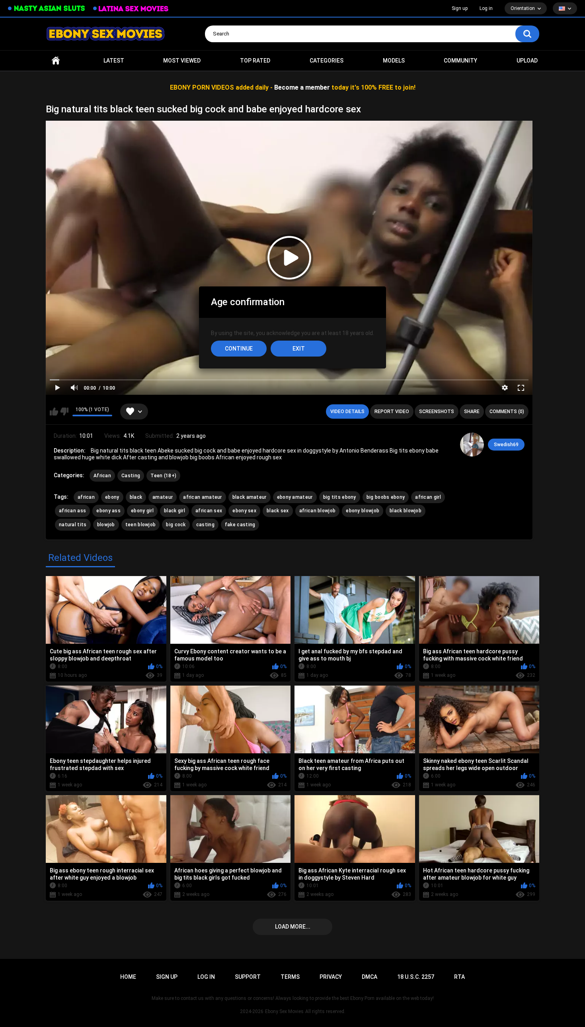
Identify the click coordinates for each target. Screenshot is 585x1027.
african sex (208, 511)
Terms (290, 977)
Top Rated (255, 60)
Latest (113, 60)
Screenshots (436, 411)
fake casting (240, 524)
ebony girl (142, 511)
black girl (174, 511)
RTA (459, 977)
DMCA (369, 977)
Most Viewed (182, 60)
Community (460, 60)
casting (205, 524)
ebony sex (244, 511)
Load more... (292, 926)
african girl (428, 497)
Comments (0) (506, 411)
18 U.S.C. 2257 (415, 977)
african (86, 497)
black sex (278, 511)
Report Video (391, 411)
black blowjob (405, 511)
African (102, 475)
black (136, 497)
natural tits (73, 524)
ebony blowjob (362, 511)
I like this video (54, 412)
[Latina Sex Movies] (131, 9)
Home (56, 61)
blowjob (106, 524)
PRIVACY (331, 977)
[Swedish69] (472, 445)
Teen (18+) (163, 475)
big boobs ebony (386, 497)
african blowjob (317, 511)
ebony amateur (295, 497)
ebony (112, 497)
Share (472, 411)
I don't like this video (64, 412)
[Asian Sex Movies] (46, 9)
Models (394, 60)
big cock (175, 524)
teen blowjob (140, 524)
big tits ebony (339, 497)
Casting (130, 475)
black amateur (249, 497)
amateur (162, 497)
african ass (72, 511)
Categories (326, 60)
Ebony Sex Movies (284, 1011)
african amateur (202, 497)
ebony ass (108, 511)
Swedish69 (506, 444)
